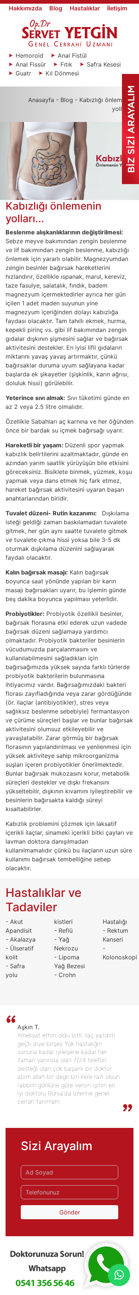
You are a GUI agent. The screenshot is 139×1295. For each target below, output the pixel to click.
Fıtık (66, 64)
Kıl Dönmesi (61, 73)
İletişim (117, 8)
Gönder (69, 1212)
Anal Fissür (31, 64)
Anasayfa (41, 100)
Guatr (23, 73)
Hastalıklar (85, 8)
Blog (56, 8)
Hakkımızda (26, 8)
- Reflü (63, 930)
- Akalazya (21, 939)
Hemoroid (29, 55)
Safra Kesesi (103, 64)
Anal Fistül (71, 55)
